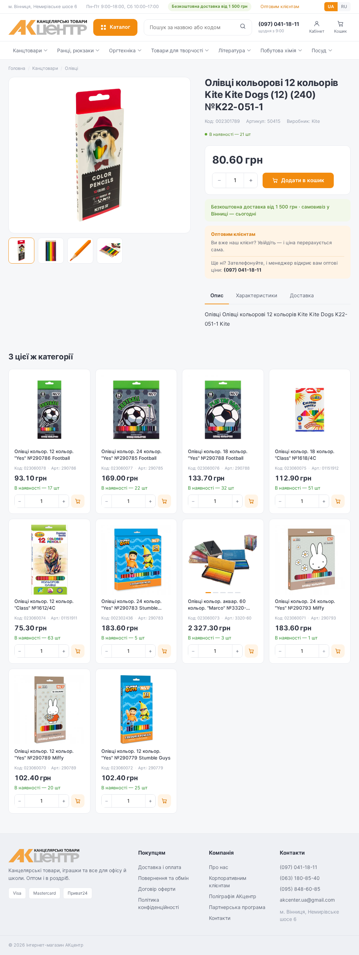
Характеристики (256, 295)
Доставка (302, 295)
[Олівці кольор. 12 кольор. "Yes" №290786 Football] (49, 410)
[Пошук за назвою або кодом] (243, 27)
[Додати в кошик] (77, 501)
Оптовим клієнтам (279, 6)
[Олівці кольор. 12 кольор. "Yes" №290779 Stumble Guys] (136, 710)
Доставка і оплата (159, 867)
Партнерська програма (237, 907)
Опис (216, 295)
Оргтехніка (122, 50)
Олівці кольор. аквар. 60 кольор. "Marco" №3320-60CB (217, 607)
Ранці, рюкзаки (75, 50)
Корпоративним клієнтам (227, 881)
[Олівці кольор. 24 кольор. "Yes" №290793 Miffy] (310, 560)
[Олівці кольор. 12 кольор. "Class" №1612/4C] (49, 560)
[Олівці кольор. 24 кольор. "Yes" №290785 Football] (136, 410)
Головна (16, 68)
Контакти (219, 918)
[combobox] (189, 27)
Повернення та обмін (163, 878)
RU (344, 6)
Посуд (319, 50)
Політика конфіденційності (158, 903)
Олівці (71, 68)
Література (231, 50)
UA (331, 6)
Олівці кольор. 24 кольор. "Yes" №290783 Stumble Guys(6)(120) (131, 607)
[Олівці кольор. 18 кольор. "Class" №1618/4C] (310, 410)
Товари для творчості (177, 50)
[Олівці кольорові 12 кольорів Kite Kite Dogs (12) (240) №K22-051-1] (21, 251)
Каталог (120, 27)
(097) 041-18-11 (243, 270)
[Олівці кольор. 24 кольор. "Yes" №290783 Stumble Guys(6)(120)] (136, 560)
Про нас (218, 867)
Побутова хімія (278, 50)
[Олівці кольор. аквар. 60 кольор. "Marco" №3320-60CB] (223, 560)
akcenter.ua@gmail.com (307, 900)
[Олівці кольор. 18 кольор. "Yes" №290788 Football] (223, 410)
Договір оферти (156, 889)
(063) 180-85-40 (300, 878)
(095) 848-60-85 (300, 889)
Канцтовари (27, 50)
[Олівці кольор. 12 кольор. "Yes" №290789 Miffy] (49, 710)
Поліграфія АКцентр (232, 896)
